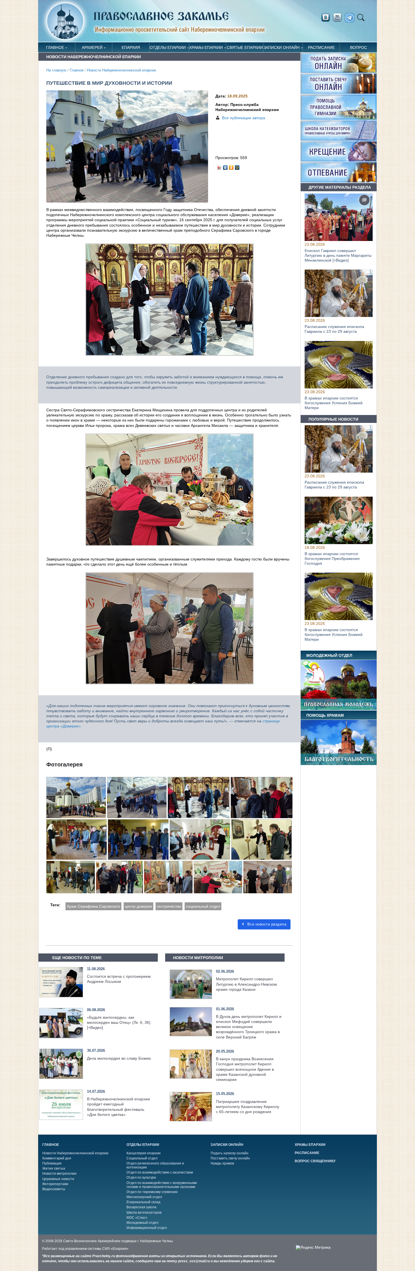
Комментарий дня (56, 1158)
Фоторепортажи (55, 1184)
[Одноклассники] (231, 166)
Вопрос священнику (358, 48)
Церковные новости (58, 1179)
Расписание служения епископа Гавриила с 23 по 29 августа (334, 329)
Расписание (321, 47)
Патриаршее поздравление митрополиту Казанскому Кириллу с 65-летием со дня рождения (247, 1106)
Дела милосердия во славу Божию (119, 1058)
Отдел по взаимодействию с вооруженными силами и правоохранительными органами (161, 1185)
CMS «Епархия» (115, 1249)
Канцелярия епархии (143, 1153)
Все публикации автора (243, 118)
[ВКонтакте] (225, 166)
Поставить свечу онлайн (230, 1158)
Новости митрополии (59, 1174)
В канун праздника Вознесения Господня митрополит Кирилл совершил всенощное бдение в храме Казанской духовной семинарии (245, 1069)
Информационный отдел (146, 1228)
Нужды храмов (222, 1163)
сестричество (169, 906)
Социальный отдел (142, 1158)
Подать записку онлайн (229, 1153)
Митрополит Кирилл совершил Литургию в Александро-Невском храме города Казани (246, 984)
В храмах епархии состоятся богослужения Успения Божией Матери (333, 403)
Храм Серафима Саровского (93, 906)
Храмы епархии (206, 47)
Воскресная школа (141, 1207)
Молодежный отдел (142, 1223)
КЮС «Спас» (136, 1218)
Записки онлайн (281, 47)
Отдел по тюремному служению (152, 1192)
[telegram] (351, 18)
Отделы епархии (168, 47)
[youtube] (339, 17)
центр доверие (138, 906)
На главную (56, 70)
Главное (55, 47)
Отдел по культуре (141, 1177)
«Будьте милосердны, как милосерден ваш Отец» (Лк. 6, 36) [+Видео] (118, 1022)
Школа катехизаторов (143, 1212)
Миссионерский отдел (144, 1197)
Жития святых (53, 1168)
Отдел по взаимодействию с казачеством (159, 1172)
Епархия (131, 47)
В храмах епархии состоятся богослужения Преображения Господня (332, 558)
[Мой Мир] (237, 166)
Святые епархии (245, 47)
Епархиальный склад (143, 1202)
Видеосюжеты (53, 1189)
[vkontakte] (325, 17)
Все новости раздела (266, 924)
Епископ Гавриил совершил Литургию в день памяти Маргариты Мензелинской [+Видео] (338, 255)
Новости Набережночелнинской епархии (121, 70)
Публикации (52, 1163)
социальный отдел (203, 906)
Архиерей (92, 47)
